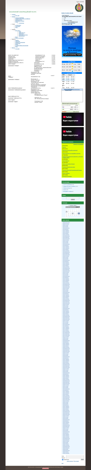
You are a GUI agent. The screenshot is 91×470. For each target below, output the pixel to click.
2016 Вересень (66, 316)
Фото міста (17, 30)
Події (20, 31)
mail (62, 463)
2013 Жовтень (66, 269)
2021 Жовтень (66, 398)
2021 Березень (66, 388)
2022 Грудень (66, 415)
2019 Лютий (65, 355)
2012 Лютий (65, 242)
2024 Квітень (66, 433)
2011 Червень (66, 231)
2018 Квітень (66, 341)
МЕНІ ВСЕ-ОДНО (68, 20)
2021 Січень (65, 386)
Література (17, 43)
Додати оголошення (78, 144)
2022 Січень (65, 402)
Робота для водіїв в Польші (68, 163)
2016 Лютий (65, 307)
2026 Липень (66, 451)
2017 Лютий (65, 323)
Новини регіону (18, 19)
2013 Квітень (66, 261)
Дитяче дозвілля (66, 173)
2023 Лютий (65, 418)
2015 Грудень (66, 304)
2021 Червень (66, 392)
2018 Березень (66, 340)
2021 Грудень (66, 400)
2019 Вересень (66, 364)
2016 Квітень (66, 309)
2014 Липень (66, 281)
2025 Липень (66, 443)
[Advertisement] (30, 7)
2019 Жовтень (66, 366)
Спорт (16, 22)
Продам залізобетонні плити (68, 167)
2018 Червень (66, 344)
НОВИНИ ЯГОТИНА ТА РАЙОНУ (22, 18)
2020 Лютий (65, 371)
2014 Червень (66, 280)
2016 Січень (65, 305)
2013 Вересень (66, 268)
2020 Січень (65, 370)
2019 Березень (66, 356)
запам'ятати (66, 459)
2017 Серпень (66, 331)
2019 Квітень (66, 357)
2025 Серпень (66, 445)
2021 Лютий (65, 387)
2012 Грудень (66, 256)
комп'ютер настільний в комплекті (69, 150)
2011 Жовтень (66, 237)
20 (72, 213)
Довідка (17, 40)
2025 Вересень (66, 446)
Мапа (16, 46)
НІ (64, 19)
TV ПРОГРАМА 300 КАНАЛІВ (21, 45)
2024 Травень (66, 434)
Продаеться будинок (67, 176)
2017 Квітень (66, 325)
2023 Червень (66, 422)
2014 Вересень (66, 284)
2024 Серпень (66, 437)
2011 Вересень (66, 235)
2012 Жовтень (66, 253)
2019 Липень (66, 361)
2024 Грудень (66, 441)
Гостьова (17, 48)
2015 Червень (66, 296)
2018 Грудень (66, 352)
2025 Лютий (65, 442)
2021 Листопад (66, 399)
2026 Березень (66, 450)
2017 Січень (65, 321)
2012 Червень (66, 248)
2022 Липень (66, 408)
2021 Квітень (66, 390)
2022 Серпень (66, 410)
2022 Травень (66, 406)
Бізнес (16, 44)
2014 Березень (66, 276)
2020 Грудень (66, 384)
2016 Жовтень (66, 317)
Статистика (21, 23)
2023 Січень (65, 416)
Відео (16, 37)
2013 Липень (66, 265)
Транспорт (17, 41)
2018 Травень (66, 343)
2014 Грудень (66, 288)
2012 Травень (66, 246)
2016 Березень (66, 308)
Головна (13, 14)
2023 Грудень (66, 427)
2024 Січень (65, 429)
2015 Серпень (66, 298)
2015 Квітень (66, 293)
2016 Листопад (66, 319)
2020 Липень (66, 378)
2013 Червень (66, 264)
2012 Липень (66, 249)
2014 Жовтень (66, 285)
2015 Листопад (66, 303)
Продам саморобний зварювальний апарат (72, 170)
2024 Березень (66, 431)
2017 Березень (66, 324)
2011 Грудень (66, 239)
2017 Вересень (66, 332)
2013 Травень (66, 262)
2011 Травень (66, 230)
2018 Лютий (65, 339)
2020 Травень (66, 375)
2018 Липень (66, 345)
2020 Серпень (66, 379)
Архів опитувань (71, 23)
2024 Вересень (66, 438)
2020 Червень (66, 376)
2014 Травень (66, 278)
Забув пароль (70, 461)
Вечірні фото (22, 35)
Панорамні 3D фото (23, 34)
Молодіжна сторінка (19, 20)
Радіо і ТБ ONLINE (19, 38)
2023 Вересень (66, 424)
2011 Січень (65, 225)
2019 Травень (66, 359)
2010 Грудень (66, 223)
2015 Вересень (66, 300)
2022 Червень (66, 407)
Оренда (64, 147)
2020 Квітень (66, 374)
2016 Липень (66, 313)
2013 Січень (65, 257)
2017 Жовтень (66, 333)
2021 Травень (66, 391)
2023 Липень (66, 423)
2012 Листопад (66, 254)
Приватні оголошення (20, 42)
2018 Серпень (66, 347)
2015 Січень (65, 289)
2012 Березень (66, 244)
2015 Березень (66, 292)
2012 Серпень (66, 250)
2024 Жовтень (66, 439)
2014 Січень (65, 273)
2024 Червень (66, 435)
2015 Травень (66, 294)
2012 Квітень (66, 245)
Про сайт (17, 15)
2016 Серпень (66, 315)
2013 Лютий (65, 258)
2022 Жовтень (66, 412)
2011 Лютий (65, 226)
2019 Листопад (66, 367)
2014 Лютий (65, 274)
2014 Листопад (66, 286)
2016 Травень (66, 311)
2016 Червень (66, 312)
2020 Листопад (66, 383)
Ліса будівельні (65, 160)
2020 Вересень (66, 380)
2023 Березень (66, 419)
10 (66, 211)
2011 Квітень (66, 229)
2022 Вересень (66, 411)
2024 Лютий (65, 430)
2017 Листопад (66, 335)
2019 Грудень (66, 368)
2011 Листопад (66, 238)
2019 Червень (66, 360)
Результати (64, 23)
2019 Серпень (66, 363)
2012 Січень (65, 241)
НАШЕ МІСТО (22, 32)
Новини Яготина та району (69, 186)
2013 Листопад (66, 270)
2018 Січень (65, 337)
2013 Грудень (66, 272)
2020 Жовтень (66, 382)
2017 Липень (66, 329)
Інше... (16, 27)
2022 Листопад (66, 414)
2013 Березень (66, 260)
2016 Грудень (66, 320)
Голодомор (17, 26)
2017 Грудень (66, 336)
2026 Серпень (66, 453)
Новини (13, 16)
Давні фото (21, 33)
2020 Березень (66, 372)
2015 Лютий (65, 290)
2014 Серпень (66, 282)
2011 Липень (66, 233)
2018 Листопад (66, 351)
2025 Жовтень (66, 447)
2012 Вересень (66, 252)
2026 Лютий (65, 449)
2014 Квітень (66, 277)
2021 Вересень (66, 396)
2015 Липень (66, 297)
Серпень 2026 (73, 205)
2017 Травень (66, 327)
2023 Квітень (66, 420)
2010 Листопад (66, 222)
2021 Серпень (66, 395)
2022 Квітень (66, 404)
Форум (13, 47)
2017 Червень (66, 328)
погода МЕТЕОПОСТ (72, 73)
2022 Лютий (65, 403)
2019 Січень (65, 353)
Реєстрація (76, 461)
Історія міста (18, 25)
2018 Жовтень (66, 349)
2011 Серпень (66, 234)
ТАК (65, 17)
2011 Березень (66, 227)
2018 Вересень (66, 348)
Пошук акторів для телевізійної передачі (71, 153)
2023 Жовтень (66, 426)
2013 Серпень (66, 266)
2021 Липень (66, 394)
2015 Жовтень (66, 301)
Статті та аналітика (19, 17)
